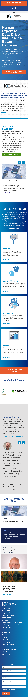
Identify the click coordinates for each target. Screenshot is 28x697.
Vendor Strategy (6, 610)
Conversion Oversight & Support (10, 627)
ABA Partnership (6, 653)
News (3, 641)
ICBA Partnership (6, 654)
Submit (6, 693)
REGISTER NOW (7, 192)
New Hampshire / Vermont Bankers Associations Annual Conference (11, 589)
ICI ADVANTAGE (6, 632)
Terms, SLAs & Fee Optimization (9, 625)
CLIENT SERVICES (6, 608)
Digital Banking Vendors (13, 521)
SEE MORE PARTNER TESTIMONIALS (13, 436)
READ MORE (5, 541)
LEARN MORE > (14, 228)
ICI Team (4, 636)
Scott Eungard (9, 550)
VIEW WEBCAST (6, 524)
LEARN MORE (4, 112)
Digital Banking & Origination (9, 615)
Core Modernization (7, 618)
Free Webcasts (5, 639)
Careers (4, 659)
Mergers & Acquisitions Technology (10, 624)
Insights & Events (6, 637)
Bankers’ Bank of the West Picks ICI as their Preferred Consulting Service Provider (14, 535)
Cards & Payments (6, 617)
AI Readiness (5, 620)
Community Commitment (8, 644)
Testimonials (5, 651)
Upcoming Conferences (8, 642)
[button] (14, 12)
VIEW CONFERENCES (7, 594)
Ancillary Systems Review (8, 613)
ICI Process (4, 634)
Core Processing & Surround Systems (11, 612)
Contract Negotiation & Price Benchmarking (12, 622)
